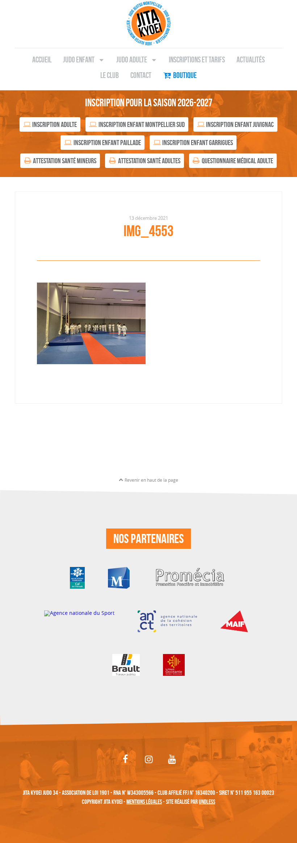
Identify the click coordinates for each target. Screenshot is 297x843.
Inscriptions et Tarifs (197, 59)
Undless (207, 801)
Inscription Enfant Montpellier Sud (142, 124)
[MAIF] (236, 620)
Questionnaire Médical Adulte (237, 161)
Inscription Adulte (54, 124)
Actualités (251, 59)
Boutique (185, 75)
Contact (140, 75)
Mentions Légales (144, 801)
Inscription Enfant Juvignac (240, 124)
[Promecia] (190, 576)
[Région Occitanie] (174, 664)
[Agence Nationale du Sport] (79, 620)
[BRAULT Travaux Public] (126, 664)
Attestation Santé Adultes (149, 161)
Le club (109, 75)
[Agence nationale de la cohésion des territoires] (167, 620)
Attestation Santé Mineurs (64, 161)
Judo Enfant (79, 59)
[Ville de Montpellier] (119, 576)
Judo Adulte (131, 59)
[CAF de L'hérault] (77, 576)
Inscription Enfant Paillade (107, 143)
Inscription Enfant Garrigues (197, 143)
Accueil (41, 59)
